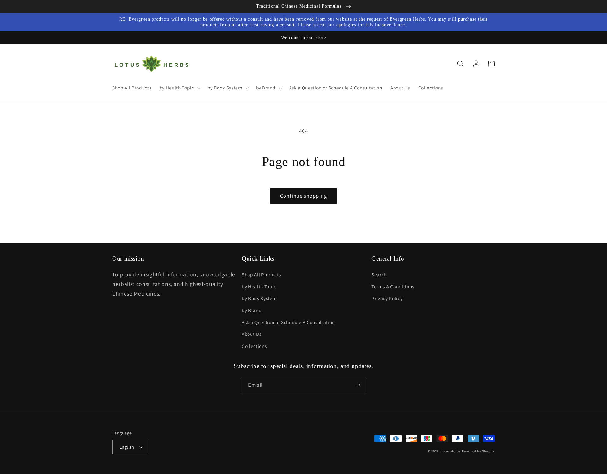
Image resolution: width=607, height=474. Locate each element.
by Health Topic (259, 286)
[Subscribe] (358, 385)
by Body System (259, 298)
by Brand (251, 310)
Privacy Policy (386, 298)
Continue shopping (303, 195)
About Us (251, 334)
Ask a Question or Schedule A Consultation (288, 322)
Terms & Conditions (392, 286)
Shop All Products (261, 274)
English (127, 447)
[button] (179, 88)
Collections (254, 346)
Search (379, 274)
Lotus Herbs (451, 451)
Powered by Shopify (478, 451)
